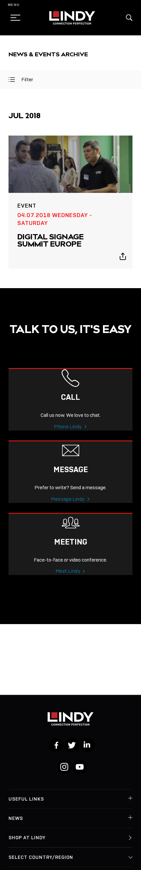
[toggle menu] (13, 18)
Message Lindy (68, 499)
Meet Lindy (68, 571)
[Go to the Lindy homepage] (72, 18)
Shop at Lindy (27, 838)
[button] (129, 18)
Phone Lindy (68, 426)
